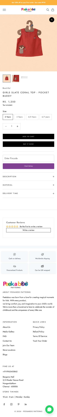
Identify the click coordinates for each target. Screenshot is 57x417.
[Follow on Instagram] (11, 404)
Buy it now (28, 144)
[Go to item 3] (24, 77)
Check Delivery (28, 166)
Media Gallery (8, 331)
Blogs (5, 354)
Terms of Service (40, 336)
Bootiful (7, 88)
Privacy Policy (38, 327)
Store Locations (9, 350)
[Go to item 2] (15, 78)
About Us (6, 327)
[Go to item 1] (7, 78)
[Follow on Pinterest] (18, 404)
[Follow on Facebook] (4, 404)
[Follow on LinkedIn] (25, 404)
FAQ (4, 336)
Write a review (28, 230)
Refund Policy (38, 331)
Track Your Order (40, 340)
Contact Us (7, 340)
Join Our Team (8, 345)
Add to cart (28, 136)
